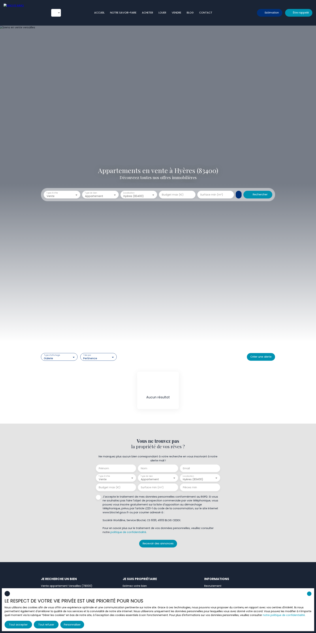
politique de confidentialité (128, 532)
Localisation (128, 193)
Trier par (87, 355)
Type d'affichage (52, 355)
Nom (144, 468)
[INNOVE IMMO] (24, 13)
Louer (162, 12)
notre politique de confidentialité (284, 615)
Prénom (104, 468)
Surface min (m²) (211, 194)
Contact (205, 12)
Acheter (147, 12)
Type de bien (91, 193)
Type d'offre (52, 193)
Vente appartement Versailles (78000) (66, 586)
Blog (190, 12)
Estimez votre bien (135, 586)
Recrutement (212, 586)
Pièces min (190, 487)
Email (186, 468)
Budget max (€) (173, 194)
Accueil (99, 12)
